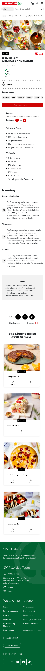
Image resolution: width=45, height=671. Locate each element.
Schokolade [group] (6, 97)
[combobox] (8, 9)
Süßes (5, 53)
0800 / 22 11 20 (13, 574)
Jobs (9, 591)
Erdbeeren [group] (21, 97)
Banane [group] (37, 97)
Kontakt (6, 615)
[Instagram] (12, 662)
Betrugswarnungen (10, 611)
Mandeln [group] (29, 97)
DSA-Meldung (8, 630)
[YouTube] (18, 662)
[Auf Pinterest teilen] (32, 317)
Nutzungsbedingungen (32, 619)
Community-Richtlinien (32, 630)
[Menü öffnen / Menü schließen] (42, 3)
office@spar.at (13, 583)
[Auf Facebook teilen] (18, 317)
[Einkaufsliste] (32, 3)
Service (10, 587)
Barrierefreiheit (29, 611)
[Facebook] (6, 662)
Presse (5, 607)
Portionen (10, 120)
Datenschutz (28, 615)
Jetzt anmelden (12, 645)
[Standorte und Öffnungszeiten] (37, 3)
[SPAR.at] (12, 3)
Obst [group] (13, 97)
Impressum (7, 619)
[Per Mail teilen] (25, 317)
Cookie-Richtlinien (30, 624)
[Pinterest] (23, 662)
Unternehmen (28, 607)
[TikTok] (29, 662)
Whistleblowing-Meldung (9, 625)
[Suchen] (41, 9)
